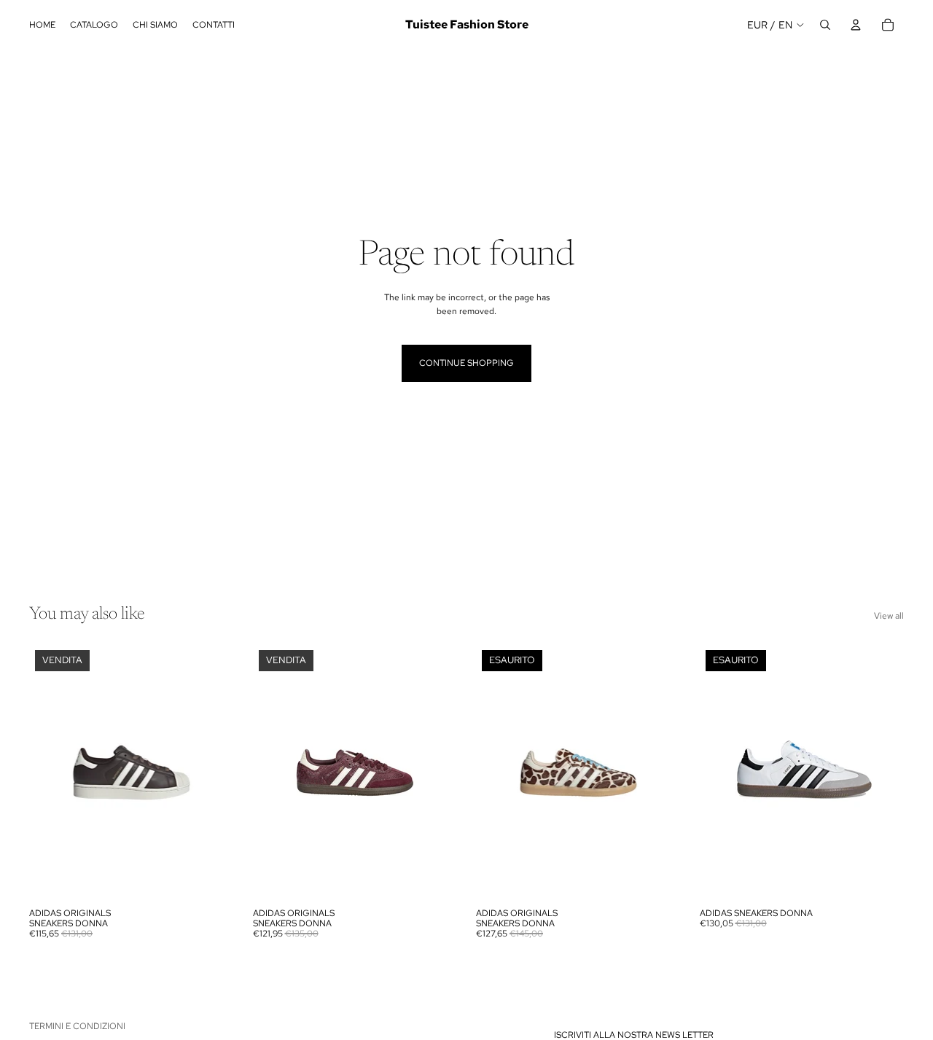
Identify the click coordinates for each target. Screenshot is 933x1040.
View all (889, 616)
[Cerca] (825, 25)
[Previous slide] (51, 772)
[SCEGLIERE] (211, 878)
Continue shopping (466, 363)
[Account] (856, 25)
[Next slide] (212, 772)
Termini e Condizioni (77, 1026)
